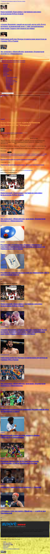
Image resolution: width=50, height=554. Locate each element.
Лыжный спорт (10, 83)
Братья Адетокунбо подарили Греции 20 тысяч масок (19, 159)
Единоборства (7, 70)
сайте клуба (11, 143)
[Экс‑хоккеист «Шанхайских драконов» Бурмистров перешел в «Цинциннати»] (4, 48)
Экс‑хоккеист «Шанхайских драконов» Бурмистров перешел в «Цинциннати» (22, 53)
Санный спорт (9, 84)
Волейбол (6, 71)
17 (1, 442)
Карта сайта (6, 546)
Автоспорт (6, 74)
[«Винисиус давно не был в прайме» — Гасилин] (12, 482)
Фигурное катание (10, 80)
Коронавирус (9, 78)
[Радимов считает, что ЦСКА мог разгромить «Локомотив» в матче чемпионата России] (12, 457)
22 (1, 253)
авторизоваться (28, 170)
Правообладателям (8, 544)
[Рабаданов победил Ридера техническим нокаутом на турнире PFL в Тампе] (4, 36)
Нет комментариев (17, 133)
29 (1, 279)
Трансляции (9, 88)
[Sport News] (13, 1)
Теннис (5, 73)
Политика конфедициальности (11, 549)
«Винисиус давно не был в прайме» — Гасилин (21, 487)
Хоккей (5, 67)
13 (1, 338)
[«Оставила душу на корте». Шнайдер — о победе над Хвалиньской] (12, 506)
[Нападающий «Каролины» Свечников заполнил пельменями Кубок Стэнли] (4, 9)
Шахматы (8, 87)
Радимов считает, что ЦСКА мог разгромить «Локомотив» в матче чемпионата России (20, 462)
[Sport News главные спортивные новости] (14, 527)
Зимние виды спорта (11, 77)
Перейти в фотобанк (24, 138)
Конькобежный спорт (11, 81)
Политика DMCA (7, 543)
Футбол (5, 66)
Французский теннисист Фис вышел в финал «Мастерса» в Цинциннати (20, 436)
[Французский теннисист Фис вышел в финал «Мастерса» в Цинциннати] (12, 431)
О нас (4, 541)
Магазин (5, 64)
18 (1, 364)
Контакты (5, 547)
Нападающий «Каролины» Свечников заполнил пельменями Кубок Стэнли (21, 13)
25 (1, 491)
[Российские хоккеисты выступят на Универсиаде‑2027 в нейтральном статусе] (12, 268)
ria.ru (8, 151)
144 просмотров (5, 133)
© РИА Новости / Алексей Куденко (9, 138)
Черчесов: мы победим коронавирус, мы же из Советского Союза (22, 165)
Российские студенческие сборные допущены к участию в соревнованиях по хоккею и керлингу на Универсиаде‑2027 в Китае (23, 247)
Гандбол (8, 86)
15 (1, 199)
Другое (5, 76)
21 (1, 225)
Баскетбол (6, 68)
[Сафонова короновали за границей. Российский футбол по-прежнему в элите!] (12, 405)
